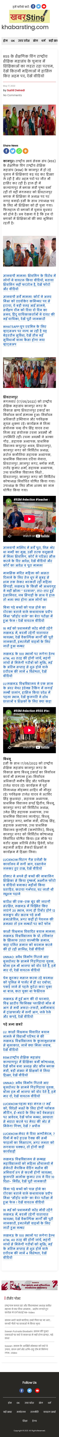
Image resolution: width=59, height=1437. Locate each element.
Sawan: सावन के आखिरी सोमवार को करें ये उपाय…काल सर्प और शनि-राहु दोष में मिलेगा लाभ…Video (26, 1349)
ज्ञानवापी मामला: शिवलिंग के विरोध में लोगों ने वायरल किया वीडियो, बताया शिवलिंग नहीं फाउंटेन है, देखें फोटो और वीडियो (29, 282)
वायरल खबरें (49, 1412)
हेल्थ (34, 1421)
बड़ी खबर (7, 1412)
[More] (25, 151)
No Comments (12, 95)
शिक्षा (24, 1421)
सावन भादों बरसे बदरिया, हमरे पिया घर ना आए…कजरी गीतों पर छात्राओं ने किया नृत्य (28, 1322)
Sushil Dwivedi (16, 90)
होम (5, 41)
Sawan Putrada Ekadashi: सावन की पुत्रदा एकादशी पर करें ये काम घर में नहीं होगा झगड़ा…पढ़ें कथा (29, 1335)
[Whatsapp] (19, 151)
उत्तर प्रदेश (24, 41)
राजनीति (34, 1412)
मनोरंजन (21, 1412)
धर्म (43, 41)
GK (13, 41)
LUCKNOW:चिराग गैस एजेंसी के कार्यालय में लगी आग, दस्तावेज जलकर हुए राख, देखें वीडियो (25, 864)
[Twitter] (13, 151)
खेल (35, 41)
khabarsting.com (25, 27)
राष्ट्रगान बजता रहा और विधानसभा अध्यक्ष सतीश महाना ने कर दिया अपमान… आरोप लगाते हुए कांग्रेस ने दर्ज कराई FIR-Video (28, 1309)
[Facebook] (6, 151)
